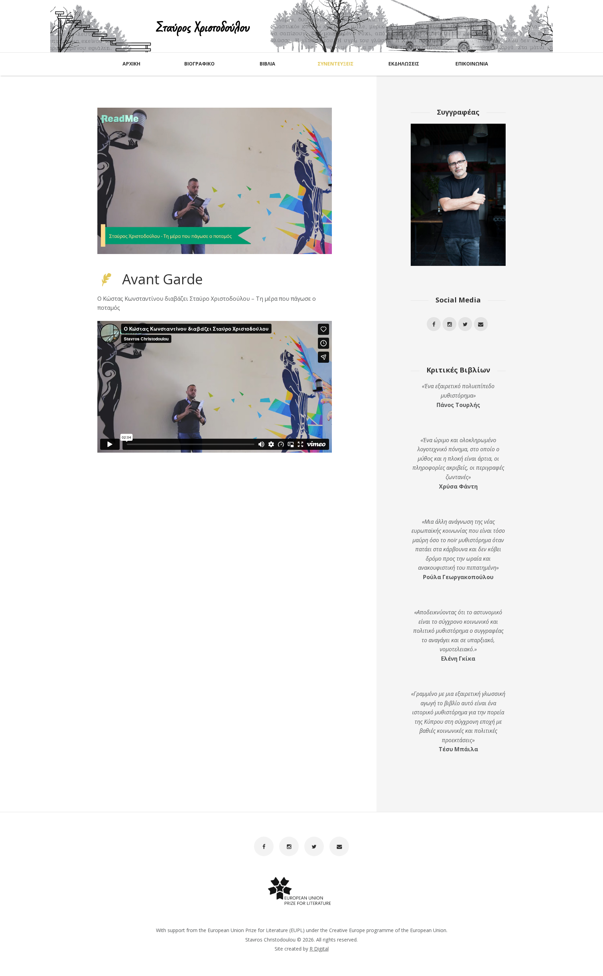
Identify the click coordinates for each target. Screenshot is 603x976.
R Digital (319, 948)
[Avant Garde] (214, 181)
